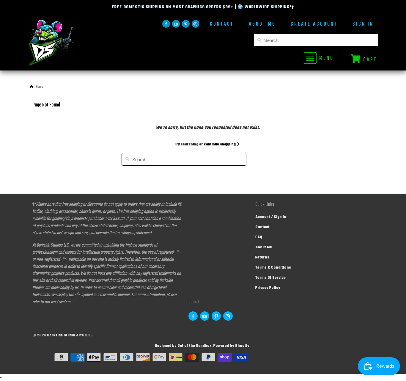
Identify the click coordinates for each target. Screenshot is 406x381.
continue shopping (220, 144)
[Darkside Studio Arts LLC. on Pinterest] (186, 24)
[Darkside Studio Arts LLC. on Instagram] (195, 24)
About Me (262, 25)
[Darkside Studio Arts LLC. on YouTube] (176, 24)
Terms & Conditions (273, 268)
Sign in (363, 25)
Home (39, 87)
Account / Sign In (270, 217)
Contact (222, 25)
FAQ (258, 237)
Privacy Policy (267, 288)
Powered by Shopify (231, 346)
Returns (262, 258)
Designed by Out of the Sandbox (183, 346)
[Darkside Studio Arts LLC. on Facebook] (166, 24)
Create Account (314, 25)
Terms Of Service (270, 278)
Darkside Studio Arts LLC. (69, 335)
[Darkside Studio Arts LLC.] (69, 44)
